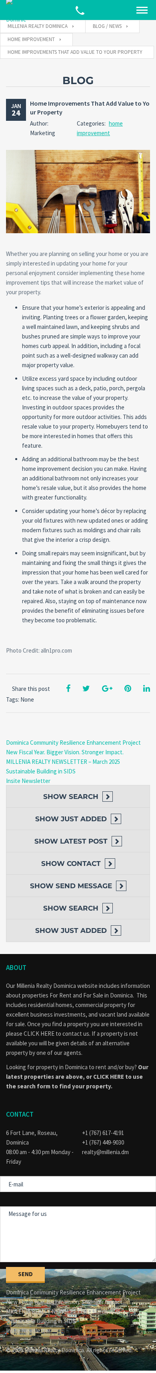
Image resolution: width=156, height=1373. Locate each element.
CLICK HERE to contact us (56, 1033)
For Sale (93, 995)
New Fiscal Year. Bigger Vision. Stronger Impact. (65, 752)
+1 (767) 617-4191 (103, 1133)
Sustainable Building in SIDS (41, 771)
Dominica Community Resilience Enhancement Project (73, 742)
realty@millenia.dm (105, 1152)
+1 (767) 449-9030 (103, 1142)
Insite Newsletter (28, 781)
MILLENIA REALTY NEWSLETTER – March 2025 (63, 761)
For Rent (61, 995)
